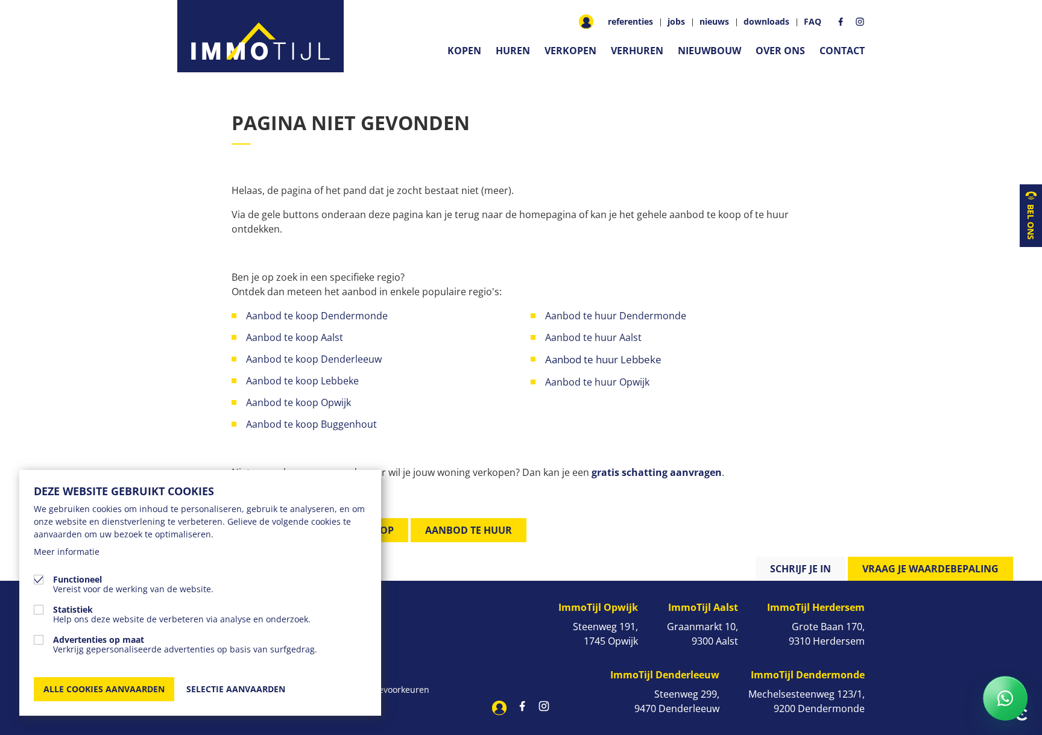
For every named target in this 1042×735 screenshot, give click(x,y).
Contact (842, 50)
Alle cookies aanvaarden (104, 689)
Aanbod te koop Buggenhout (311, 424)
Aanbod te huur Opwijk (598, 382)
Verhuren (637, 50)
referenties (630, 21)
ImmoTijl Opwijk (598, 607)
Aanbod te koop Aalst (294, 337)
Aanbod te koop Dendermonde (318, 315)
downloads (766, 21)
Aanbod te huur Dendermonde (615, 315)
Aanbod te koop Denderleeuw (314, 359)
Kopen (464, 50)
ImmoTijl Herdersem (816, 607)
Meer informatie (66, 551)
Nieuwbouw (709, 50)
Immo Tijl (260, 36)
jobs (676, 21)
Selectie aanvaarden (235, 689)
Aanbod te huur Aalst (593, 337)
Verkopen (570, 50)
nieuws (714, 21)
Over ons (780, 50)
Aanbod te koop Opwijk (298, 402)
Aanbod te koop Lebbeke (302, 380)
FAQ (812, 21)
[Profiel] (586, 21)
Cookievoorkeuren (393, 689)
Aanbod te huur (468, 530)
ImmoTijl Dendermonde (808, 674)
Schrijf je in (800, 568)
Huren (513, 50)
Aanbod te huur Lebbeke (603, 359)
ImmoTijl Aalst (703, 607)
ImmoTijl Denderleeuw (664, 674)
